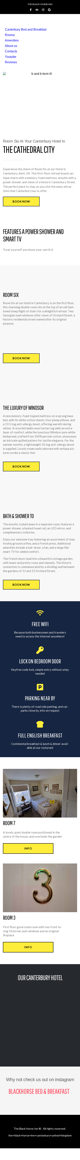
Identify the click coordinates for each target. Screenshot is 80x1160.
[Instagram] (43, 9)
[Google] (49, 9)
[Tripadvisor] (37, 9)
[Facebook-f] (30, 9)
